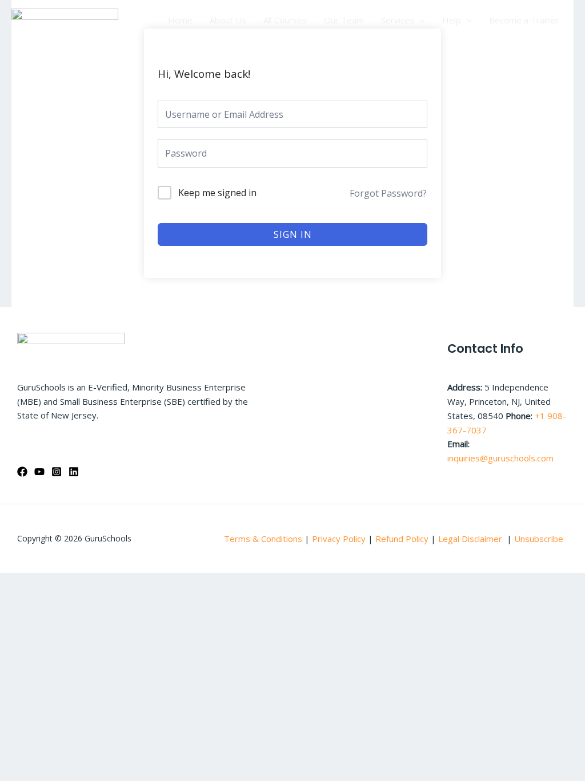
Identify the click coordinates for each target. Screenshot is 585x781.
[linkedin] (74, 472)
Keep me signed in (217, 192)
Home (180, 20)
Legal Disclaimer (471, 538)
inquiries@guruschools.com (500, 458)
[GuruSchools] (64, 19)
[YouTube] (39, 472)
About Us (228, 20)
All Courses (285, 20)
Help (451, 20)
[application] (419, 20)
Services (397, 20)
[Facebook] (22, 472)
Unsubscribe (538, 538)
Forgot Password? (388, 193)
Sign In (293, 234)
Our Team (344, 20)
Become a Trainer (524, 20)
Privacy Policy (339, 538)
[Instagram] (56, 472)
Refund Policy (403, 538)
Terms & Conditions (263, 538)
